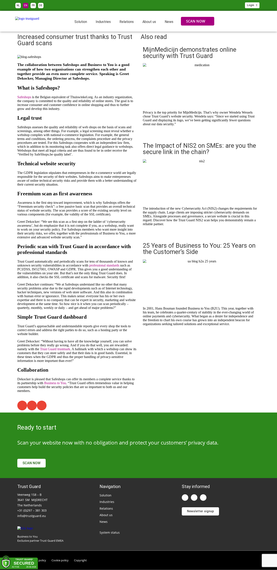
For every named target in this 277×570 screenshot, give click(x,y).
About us (149, 22)
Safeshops (24, 97)
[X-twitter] (194, 497)
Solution (80, 22)
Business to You (55, 383)
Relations (126, 22)
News (169, 22)
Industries (103, 22)
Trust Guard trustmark (55, 349)
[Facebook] (203, 497)
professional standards (104, 265)
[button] (22, 405)
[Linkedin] (185, 497)
